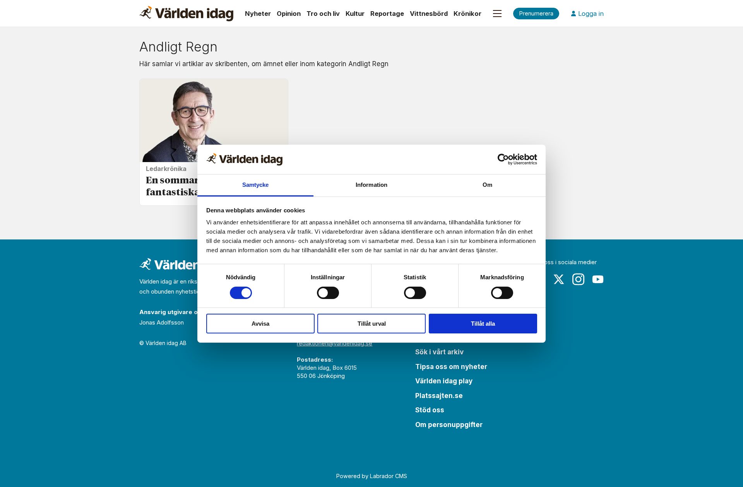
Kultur (355, 13)
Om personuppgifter (449, 425)
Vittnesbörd (429, 13)
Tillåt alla (483, 323)
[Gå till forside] (186, 13)
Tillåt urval (372, 323)
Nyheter (258, 13)
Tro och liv (323, 13)
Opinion (289, 13)
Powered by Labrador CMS (371, 476)
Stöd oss (429, 410)
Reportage (387, 13)
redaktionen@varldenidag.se (334, 343)
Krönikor (467, 13)
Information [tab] (371, 184)
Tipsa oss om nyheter (451, 367)
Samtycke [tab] (255, 184)
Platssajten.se (439, 396)
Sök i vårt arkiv (439, 352)
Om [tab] (487, 184)
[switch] (328, 293)
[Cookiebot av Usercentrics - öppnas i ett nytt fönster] (503, 159)
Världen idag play (444, 381)
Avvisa (260, 323)
